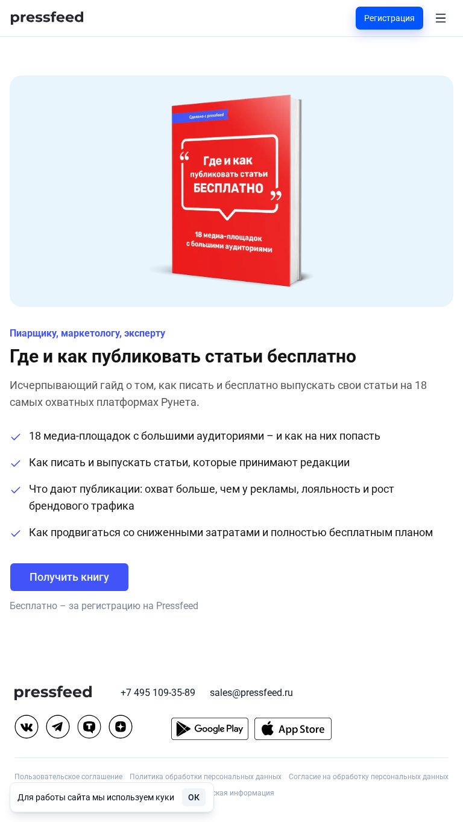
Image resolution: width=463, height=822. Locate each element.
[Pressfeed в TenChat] (89, 727)
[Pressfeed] (47, 18)
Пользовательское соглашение (68, 777)
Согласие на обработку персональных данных (369, 777)
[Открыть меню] (440, 18)
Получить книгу (69, 577)
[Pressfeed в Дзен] (121, 727)
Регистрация (389, 18)
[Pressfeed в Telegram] (58, 727)
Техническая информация (229, 793)
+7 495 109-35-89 (158, 692)
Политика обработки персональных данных (206, 777)
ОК (194, 797)
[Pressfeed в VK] (26, 727)
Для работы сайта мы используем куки (95, 797)
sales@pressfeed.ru (251, 692)
